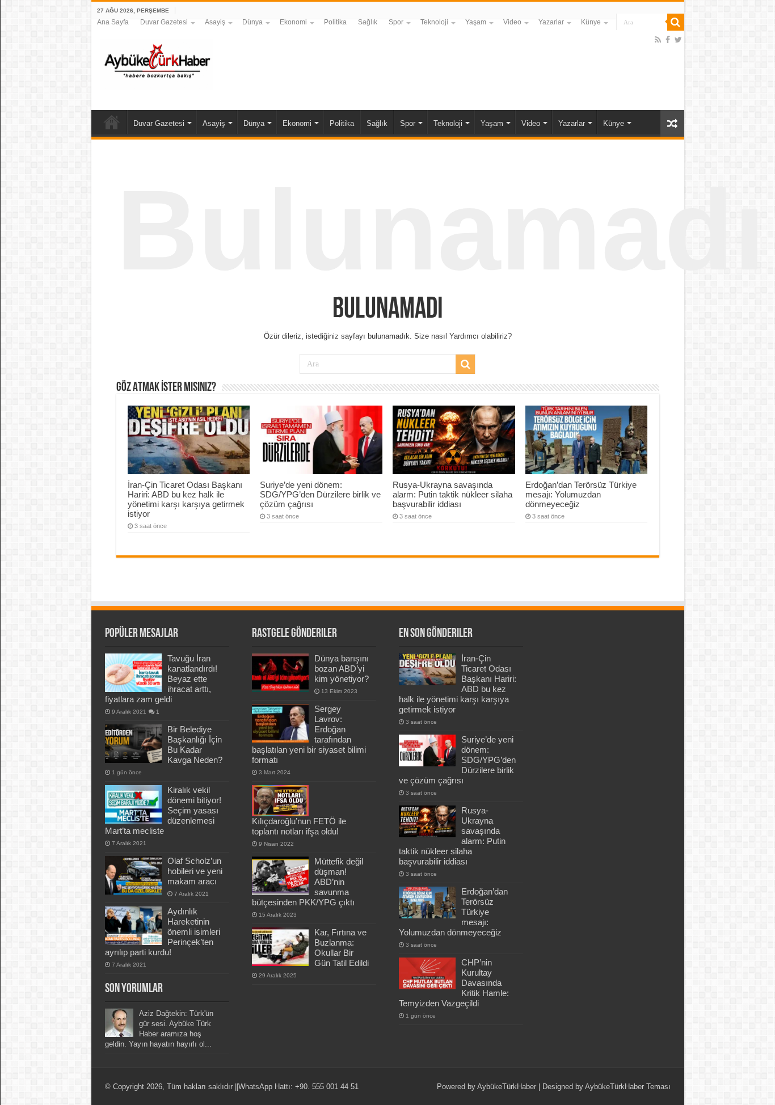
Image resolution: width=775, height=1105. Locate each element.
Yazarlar (551, 22)
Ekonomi (293, 22)
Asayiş (215, 22)
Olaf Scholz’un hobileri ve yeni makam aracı (194, 871)
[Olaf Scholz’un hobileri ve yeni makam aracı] (133, 875)
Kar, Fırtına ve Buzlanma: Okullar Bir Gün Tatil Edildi (341, 947)
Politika (335, 22)
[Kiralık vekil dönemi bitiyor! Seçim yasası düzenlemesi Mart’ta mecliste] (133, 804)
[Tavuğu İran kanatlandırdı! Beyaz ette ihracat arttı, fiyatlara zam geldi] (133, 672)
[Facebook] (667, 40)
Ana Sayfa (113, 22)
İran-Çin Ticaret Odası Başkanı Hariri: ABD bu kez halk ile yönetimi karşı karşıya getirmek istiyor (186, 499)
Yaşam (475, 22)
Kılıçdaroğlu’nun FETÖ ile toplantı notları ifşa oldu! (299, 826)
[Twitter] (678, 40)
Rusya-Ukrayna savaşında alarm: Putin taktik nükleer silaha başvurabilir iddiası (452, 494)
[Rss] (658, 40)
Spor (396, 22)
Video (512, 22)
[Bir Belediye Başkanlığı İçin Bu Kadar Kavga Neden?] (133, 743)
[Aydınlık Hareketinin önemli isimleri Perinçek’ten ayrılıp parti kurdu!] (133, 925)
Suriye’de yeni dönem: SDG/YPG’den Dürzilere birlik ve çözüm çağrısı (320, 494)
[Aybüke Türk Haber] (156, 62)
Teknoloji (434, 22)
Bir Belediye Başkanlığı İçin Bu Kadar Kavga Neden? (194, 744)
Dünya (252, 22)
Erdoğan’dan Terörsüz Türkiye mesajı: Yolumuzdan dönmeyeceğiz (581, 494)
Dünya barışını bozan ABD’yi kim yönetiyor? (341, 668)
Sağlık (367, 22)
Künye (591, 22)
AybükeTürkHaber (506, 1086)
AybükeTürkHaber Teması (628, 1086)
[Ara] (675, 22)
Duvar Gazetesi (164, 22)
